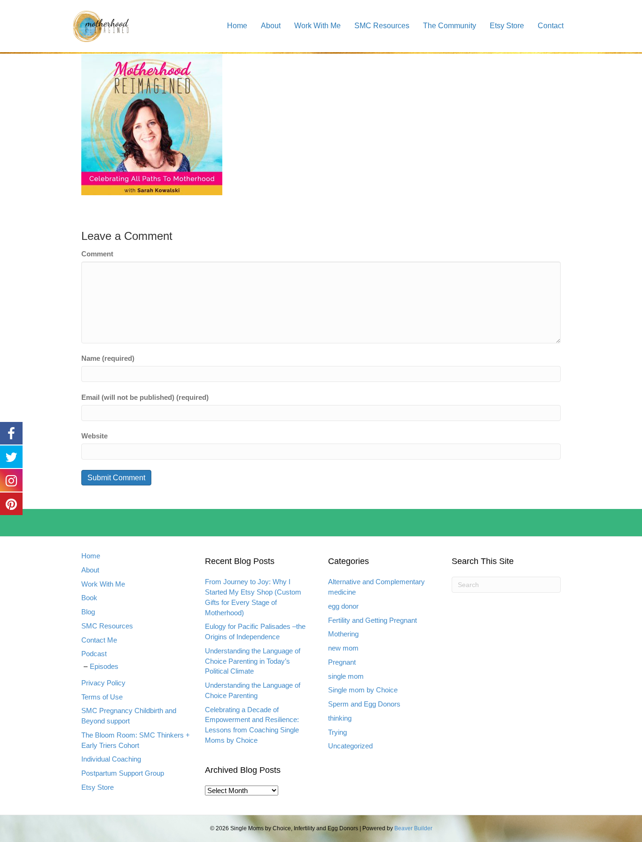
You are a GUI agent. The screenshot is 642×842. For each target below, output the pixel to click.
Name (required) (107, 358)
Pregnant (342, 662)
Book (89, 598)
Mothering (343, 634)
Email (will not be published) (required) (145, 397)
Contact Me (99, 640)
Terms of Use (102, 697)
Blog (88, 612)
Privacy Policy (103, 683)
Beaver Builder (413, 828)
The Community (449, 26)
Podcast (94, 654)
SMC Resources (381, 26)
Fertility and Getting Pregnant (372, 620)
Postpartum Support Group (122, 773)
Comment (97, 254)
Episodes (104, 666)
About (271, 26)
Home (237, 26)
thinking (340, 718)
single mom (346, 676)
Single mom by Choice (363, 690)
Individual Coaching (111, 759)
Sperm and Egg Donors (364, 704)
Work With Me (317, 26)
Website (94, 436)
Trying (337, 732)
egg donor (343, 606)
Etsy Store (507, 26)
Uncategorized (350, 746)
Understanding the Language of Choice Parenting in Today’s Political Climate (252, 661)
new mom (343, 648)
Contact (551, 26)
